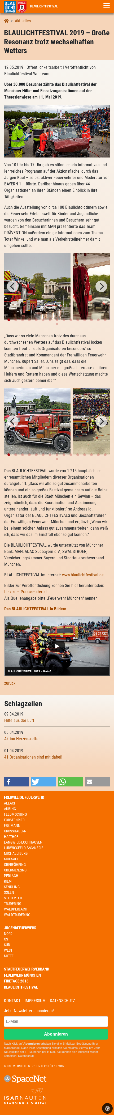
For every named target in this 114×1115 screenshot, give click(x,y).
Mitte (9, 956)
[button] (16, 781)
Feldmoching (15, 814)
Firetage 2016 (16, 981)
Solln (9, 892)
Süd (7, 945)
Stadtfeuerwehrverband (26, 969)
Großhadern (15, 831)
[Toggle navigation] (106, 5)
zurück (9, 683)
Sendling (12, 887)
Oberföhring (15, 864)
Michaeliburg (16, 853)
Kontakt (12, 1000)
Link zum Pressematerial (25, 591)
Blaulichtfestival (43, 6)
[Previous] (13, 286)
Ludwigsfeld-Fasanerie (23, 848)
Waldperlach (15, 909)
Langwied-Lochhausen (23, 842)
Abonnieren (56, 1034)
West (8, 950)
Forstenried (14, 820)
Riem (8, 881)
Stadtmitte (13, 898)
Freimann (12, 825)
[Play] (57, 646)
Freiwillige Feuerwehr (24, 797)
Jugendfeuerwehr (20, 928)
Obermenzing (15, 870)
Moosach (12, 859)
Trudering (12, 903)
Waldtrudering (17, 915)
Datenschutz (62, 1000)
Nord (8, 933)
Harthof (11, 837)
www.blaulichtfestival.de (83, 574)
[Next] (101, 286)
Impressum (35, 1000)
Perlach (11, 876)
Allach (10, 803)
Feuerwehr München (22, 975)
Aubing (10, 809)
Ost (7, 939)
